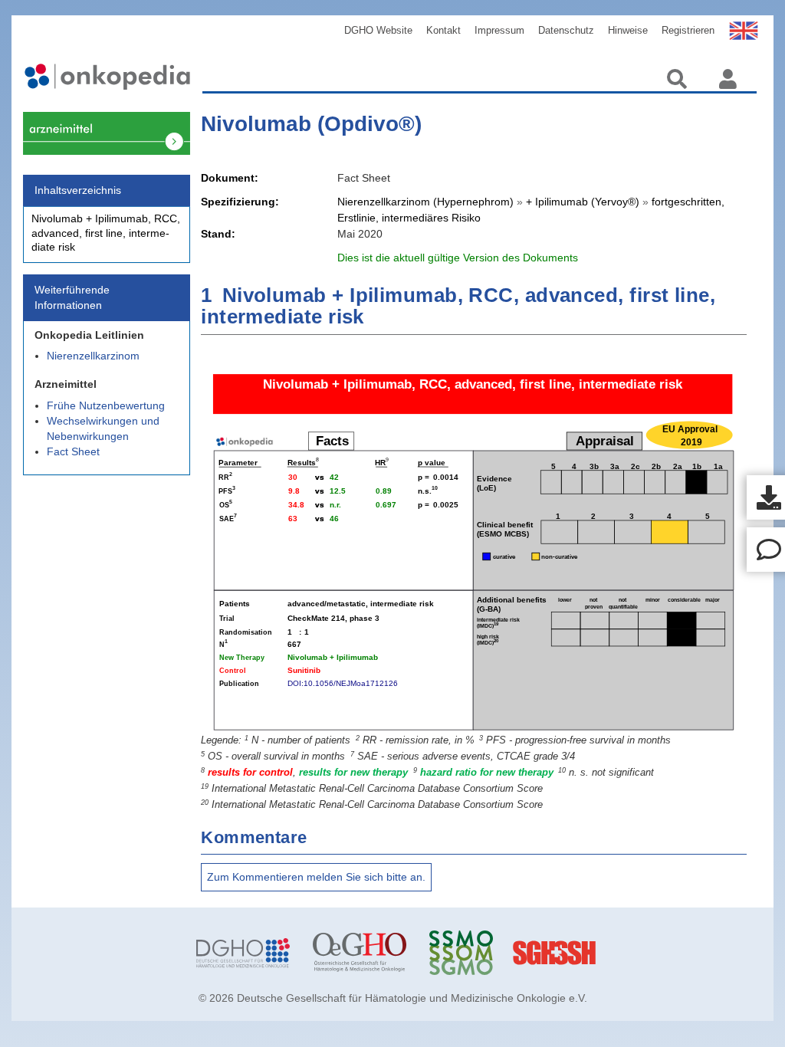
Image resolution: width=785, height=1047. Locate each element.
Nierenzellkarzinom (93, 356)
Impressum (499, 30)
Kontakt (443, 30)
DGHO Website (378, 30)
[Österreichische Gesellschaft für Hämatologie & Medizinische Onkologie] (359, 952)
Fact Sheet (73, 451)
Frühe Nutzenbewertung (106, 405)
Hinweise (628, 30)
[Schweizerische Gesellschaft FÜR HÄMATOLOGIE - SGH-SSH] (592, 952)
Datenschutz (566, 30)
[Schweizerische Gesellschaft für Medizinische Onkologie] (476, 952)
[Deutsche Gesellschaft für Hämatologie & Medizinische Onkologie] (243, 952)
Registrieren (688, 30)
